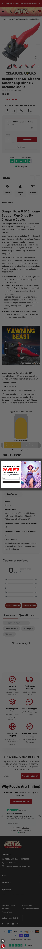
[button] (3, 941)
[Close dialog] (40, 462)
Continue (11, 482)
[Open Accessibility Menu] (3, 946)
